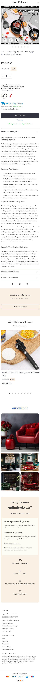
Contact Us (5, 644)
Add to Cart (20, 116)
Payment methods (7, 623)
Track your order (7, 631)
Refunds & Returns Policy (9, 626)
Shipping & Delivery (8, 628)
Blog (3, 638)
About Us (5, 641)
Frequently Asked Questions (10, 620)
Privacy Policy (6, 647)
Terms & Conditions (8, 649)
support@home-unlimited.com (11, 614)
